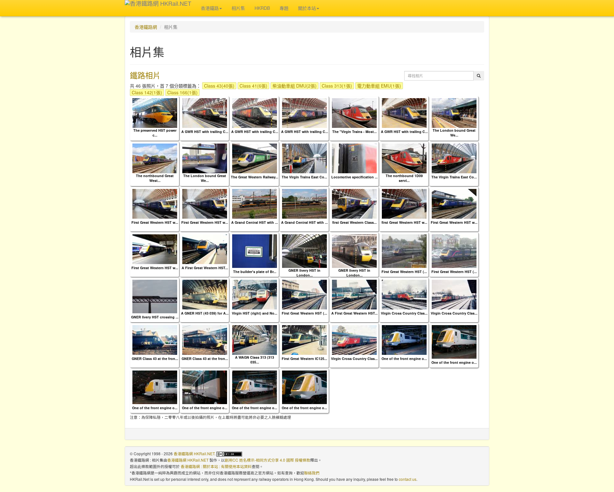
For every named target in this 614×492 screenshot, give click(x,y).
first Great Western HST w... (404, 222)
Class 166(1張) (182, 92)
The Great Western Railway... (254, 177)
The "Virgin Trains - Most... (354, 131)
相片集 (238, 8)
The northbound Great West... (155, 178)
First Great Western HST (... (404, 271)
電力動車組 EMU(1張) (379, 85)
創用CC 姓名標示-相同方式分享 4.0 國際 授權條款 (267, 460)
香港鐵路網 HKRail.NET (194, 453)
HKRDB (262, 8)
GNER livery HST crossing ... (154, 317)
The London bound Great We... (454, 132)
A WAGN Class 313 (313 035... (254, 359)
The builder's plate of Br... (254, 271)
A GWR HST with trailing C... (204, 131)
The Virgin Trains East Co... (304, 177)
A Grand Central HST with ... (254, 222)
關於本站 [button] (307, 8)
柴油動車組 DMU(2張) (294, 85)
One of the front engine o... (404, 358)
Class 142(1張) (147, 92)
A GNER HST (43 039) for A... (205, 313)
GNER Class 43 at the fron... (155, 358)
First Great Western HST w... (154, 222)
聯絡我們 (311, 472)
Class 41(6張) (253, 85)
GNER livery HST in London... (304, 272)
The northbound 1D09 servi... (404, 178)
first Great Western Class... (354, 222)
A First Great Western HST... (205, 267)
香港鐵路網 (146, 27)
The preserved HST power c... (155, 132)
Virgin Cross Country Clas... (404, 313)
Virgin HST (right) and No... (254, 313)
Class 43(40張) (219, 85)
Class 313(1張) (337, 85)
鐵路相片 (145, 75)
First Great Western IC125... (304, 358)
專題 (283, 8)
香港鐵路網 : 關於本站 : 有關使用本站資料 (216, 466)
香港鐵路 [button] (210, 8)
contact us (407, 479)
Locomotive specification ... (354, 177)
